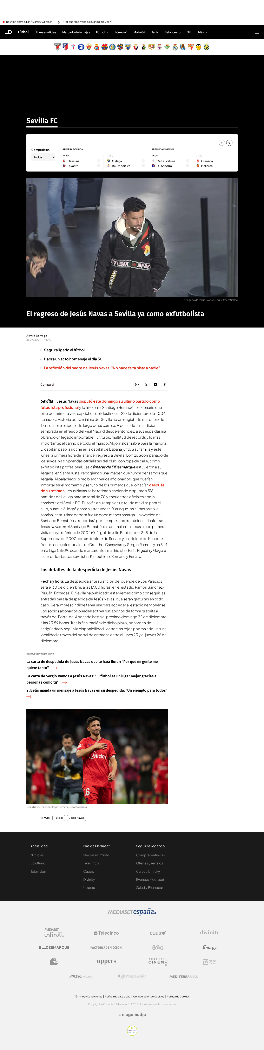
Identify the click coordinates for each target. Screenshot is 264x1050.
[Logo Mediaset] (132, 914)
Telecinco (91, 863)
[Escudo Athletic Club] (57, 46)
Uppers (89, 887)
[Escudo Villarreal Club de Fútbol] (206, 46)
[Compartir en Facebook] (164, 385)
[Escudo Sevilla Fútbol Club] (190, 46)
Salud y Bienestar (149, 887)
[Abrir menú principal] (257, 32)
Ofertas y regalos (149, 863)
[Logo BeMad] (54, 962)
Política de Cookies (178, 996)
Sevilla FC (42, 120)
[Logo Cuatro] (158, 933)
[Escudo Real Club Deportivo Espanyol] (96, 46)
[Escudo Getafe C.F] (112, 46)
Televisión (38, 871)
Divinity (89, 879)
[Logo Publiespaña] (132, 976)
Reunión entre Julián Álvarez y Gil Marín (29, 22)
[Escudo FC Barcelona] (104, 46)
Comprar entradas (150, 855)
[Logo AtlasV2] (80, 976)
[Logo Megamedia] (134, 1014)
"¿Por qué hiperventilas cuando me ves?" (86, 22)
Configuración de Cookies (148, 996)
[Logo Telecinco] (106, 933)
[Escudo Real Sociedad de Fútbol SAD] (182, 46)
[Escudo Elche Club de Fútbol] (88, 46)
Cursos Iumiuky (148, 871)
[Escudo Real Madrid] (175, 46)
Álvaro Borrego (36, 335)
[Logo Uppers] (106, 962)
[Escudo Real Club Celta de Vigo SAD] (73, 46)
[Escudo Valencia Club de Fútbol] (198, 46)
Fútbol (23, 32)
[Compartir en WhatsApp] (136, 385)
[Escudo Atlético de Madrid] (65, 46)
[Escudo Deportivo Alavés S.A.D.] (81, 46)
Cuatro (88, 871)
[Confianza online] (132, 1034)
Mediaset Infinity (96, 855)
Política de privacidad (117, 996)
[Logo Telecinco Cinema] (157, 962)
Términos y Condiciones (88, 996)
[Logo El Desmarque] (54, 947)
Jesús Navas (76, 818)
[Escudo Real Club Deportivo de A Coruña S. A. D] (159, 46)
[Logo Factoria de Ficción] (106, 947)
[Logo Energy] (210, 947)
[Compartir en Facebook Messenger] (155, 385)
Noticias (37, 855)
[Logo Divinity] (209, 933)
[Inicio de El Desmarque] (8, 32)
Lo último (38, 863)
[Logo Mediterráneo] (183, 976)
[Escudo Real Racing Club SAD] (143, 46)
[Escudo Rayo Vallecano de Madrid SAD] (151, 46)
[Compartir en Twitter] (146, 385)
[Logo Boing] (158, 947)
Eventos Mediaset (150, 879)
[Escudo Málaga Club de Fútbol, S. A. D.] (128, 46)
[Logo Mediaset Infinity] (54, 933)
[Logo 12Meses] (210, 962)
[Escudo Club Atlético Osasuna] (135, 46)
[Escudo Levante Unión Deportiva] (120, 46)
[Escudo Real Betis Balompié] (167, 46)
